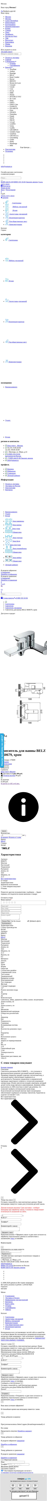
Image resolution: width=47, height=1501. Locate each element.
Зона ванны (16, 525)
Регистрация (10, 190)
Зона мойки (16, 558)
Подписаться (6, 1254)
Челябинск (9, 34)
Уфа (6, 38)
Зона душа (16, 528)
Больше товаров (7, 1067)
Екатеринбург (10, 24)
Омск (7, 32)
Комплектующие (15, 224)
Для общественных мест (18, 221)
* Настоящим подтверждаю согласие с (17, 1472)
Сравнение (11, 473)
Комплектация (6, 764)
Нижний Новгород (12, 26)
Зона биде (16, 541)
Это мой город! (6, 52)
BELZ (3, 841)
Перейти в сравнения (9, 580)
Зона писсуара (15, 545)
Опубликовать (6, 923)
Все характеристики (8, 879)
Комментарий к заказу (9, 1226)
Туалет (8, 420)
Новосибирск (10, 23)
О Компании (10, 61)
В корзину (5, 837)
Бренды (8, 67)
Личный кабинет (13, 475)
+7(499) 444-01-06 (14, 458)
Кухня (14, 210)
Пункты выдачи (9, 775)
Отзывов (5, 762)
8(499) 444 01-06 (7, 182)
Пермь (7, 44)
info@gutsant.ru (6, 166)
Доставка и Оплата (12, 1298)
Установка (9, 151)
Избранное (11, 471)
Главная (8, 59)
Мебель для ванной (19, 207)
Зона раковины (18, 521)
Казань (7, 28)
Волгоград (9, 40)
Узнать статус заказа (7, 196)
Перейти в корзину (25, 1431)
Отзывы (13, 63)
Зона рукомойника (19, 548)
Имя (2, 1462)
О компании (9, 1296)
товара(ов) (5, 572)
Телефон (4, 1222)
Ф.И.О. (4, 1217)
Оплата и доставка (12, 58)
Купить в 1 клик (15, 837)
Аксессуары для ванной (18, 214)
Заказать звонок (32, 182)
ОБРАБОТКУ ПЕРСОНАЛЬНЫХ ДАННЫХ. (23, 1339)
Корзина (10, 469)
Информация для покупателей (16, 1300)
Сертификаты (15, 65)
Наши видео (5, 188)
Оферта (8, 1310)
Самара (8, 30)
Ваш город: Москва (8, 772)
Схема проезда (8, 598)
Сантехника (16, 203)
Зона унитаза (17, 538)
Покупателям (10, 149)
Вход (3, 190)
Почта (3, 1389)
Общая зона (16, 532)
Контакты (6, 186)
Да (2, 11)
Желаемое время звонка (9, 1466)
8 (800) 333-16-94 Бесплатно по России (13, 455)
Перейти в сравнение (9, 1458)
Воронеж (8, 46)
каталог (5, 198)
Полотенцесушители (17, 218)
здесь (12, 1238)
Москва (8, 17)
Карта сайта (9, 1304)
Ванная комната (11, 512)
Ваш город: (15, 446)
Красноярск (9, 42)
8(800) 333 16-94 (19, 182)
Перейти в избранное (9, 574)
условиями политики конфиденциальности (17, 1473)
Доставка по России (12, 486)
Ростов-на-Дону (11, 36)
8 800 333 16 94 (22, 598)
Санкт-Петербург (11, 21)
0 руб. (3, 584)
